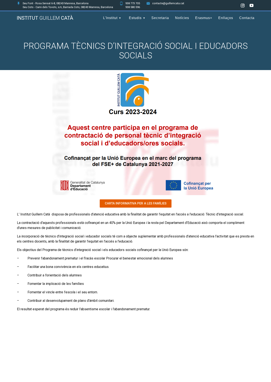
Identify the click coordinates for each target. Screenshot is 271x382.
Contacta (246, 18)
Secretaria (160, 18)
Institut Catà (45, 18)
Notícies (182, 18)
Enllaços (225, 18)
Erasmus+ (203, 18)
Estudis (135, 18)
